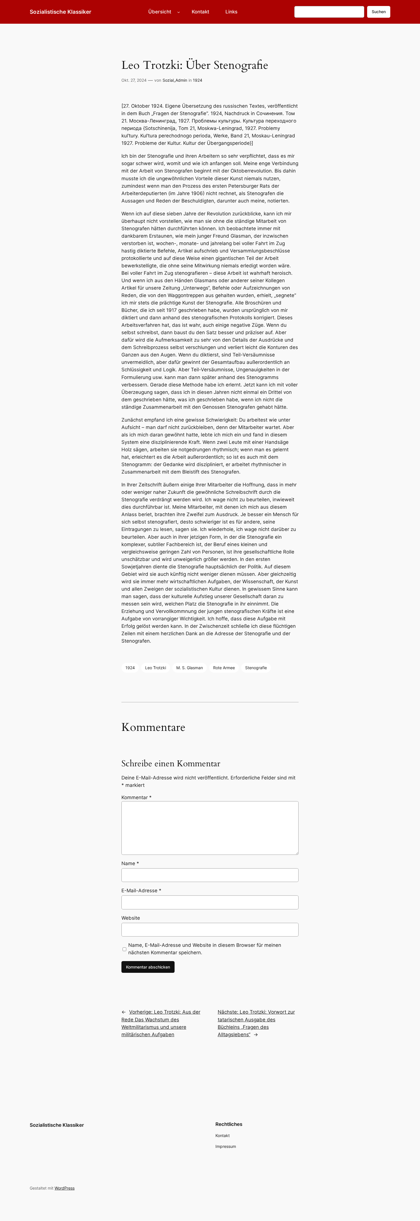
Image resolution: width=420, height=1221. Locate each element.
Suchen (379, 11)
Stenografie (256, 667)
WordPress (65, 1188)
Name (130, 863)
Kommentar (136, 797)
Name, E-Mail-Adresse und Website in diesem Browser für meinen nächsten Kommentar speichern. (204, 948)
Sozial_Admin (175, 80)
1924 (197, 80)
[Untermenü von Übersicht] (178, 11)
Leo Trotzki (155, 667)
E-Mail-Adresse (141, 890)
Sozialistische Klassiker (60, 11)
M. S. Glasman (189, 667)
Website (130, 918)
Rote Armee (224, 667)
